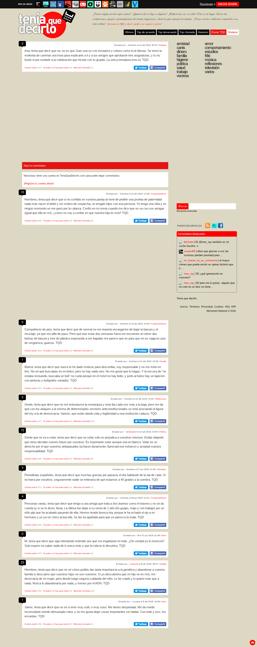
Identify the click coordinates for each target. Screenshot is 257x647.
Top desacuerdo (167, 32)
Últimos (129, 32)
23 (22, 562)
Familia (163, 361)
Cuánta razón (30, 67)
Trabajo (182, 72)
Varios (209, 72)
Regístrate (206, 4)
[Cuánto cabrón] (75, 4)
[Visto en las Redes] (60, 4)
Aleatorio (203, 32)
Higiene (182, 59)
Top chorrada (187, 32)
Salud (181, 67)
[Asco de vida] (38, 4)
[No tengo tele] (112, 4)
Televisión (161, 469)
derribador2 (131, 432)
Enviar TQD (218, 32)
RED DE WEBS (25, 4)
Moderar (233, 32)
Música (210, 59)
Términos (194, 306)
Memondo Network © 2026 (221, 311)
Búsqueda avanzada (187, 211)
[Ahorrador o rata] (127, 4)
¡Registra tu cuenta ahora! (39, 183)
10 (22, 192)
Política (162, 432)
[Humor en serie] (98, 4)
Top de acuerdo (146, 32)
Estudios (211, 51)
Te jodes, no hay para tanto (56, 67)
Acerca (184, 306)
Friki (207, 55)
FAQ (227, 306)
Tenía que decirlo (187, 298)
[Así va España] (68, 4)
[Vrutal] (83, 4)
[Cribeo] (90, 4)
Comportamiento (158, 194)
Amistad (162, 45)
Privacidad (207, 306)
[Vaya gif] (120, 4)
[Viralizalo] (135, 4)
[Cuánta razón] (46, 4)
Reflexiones (160, 399)
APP (233, 306)
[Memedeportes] (53, 4)
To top (252, 643)
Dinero (182, 51)
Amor (163, 535)
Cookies (218, 306)
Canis (181, 47)
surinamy (134, 564)
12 (22, 430)
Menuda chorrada (82, 67)
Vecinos (183, 76)
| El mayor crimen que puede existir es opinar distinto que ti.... (206, 264)
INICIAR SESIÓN (227, 4)
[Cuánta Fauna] (105, 4)
